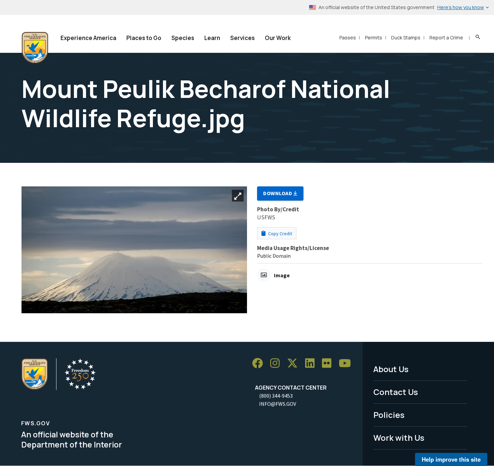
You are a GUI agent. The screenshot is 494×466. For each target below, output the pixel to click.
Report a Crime (446, 37)
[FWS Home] (35, 48)
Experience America (88, 38)
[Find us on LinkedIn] (312, 363)
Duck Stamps (405, 37)
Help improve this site (451, 459)
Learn (212, 38)
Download (278, 193)
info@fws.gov (277, 403)
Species (182, 38)
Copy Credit (279, 233)
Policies (389, 414)
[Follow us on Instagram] (277, 363)
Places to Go (143, 38)
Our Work (278, 38)
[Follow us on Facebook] (259, 363)
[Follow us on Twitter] (294, 363)
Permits (373, 37)
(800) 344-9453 (276, 395)
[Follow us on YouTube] (347, 363)
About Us (391, 368)
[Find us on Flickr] (329, 363)
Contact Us (395, 391)
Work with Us (398, 437)
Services (242, 38)
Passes (347, 37)
